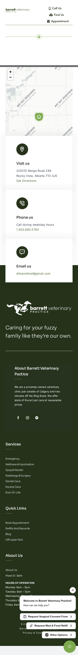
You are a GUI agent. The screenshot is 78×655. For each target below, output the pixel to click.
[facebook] (18, 417)
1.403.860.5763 (27, 229)
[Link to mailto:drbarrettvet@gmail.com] (22, 252)
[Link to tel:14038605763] (22, 203)
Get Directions (26, 180)
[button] (39, 117)
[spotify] (36, 417)
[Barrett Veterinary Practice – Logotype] (17, 9)
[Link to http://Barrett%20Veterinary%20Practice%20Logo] (22, 149)
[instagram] (27, 417)
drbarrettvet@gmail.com (33, 273)
